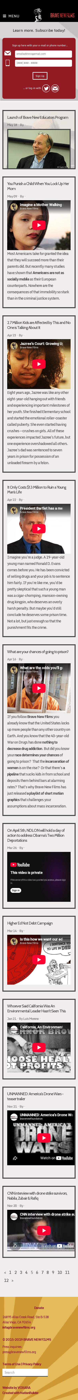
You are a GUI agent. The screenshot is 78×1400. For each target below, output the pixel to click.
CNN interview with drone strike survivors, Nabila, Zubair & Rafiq (37, 1196)
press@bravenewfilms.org (19, 1351)
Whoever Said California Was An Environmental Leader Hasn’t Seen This (36, 1008)
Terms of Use (11, 1364)
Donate (39, 1307)
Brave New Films (40, 717)
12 (6, 1280)
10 (59, 1272)
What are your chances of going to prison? (37, 651)
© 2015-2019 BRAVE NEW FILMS (26, 1339)
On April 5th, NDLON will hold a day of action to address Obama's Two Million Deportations (36, 835)
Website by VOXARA (16, 1387)
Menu (13, 16)
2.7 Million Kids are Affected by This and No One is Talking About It (38, 325)
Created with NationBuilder (20, 1392)
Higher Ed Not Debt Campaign (30, 923)
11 (67, 1272)
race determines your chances (37, 755)
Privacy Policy (32, 1364)
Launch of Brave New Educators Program (37, 117)
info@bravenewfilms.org (18, 1327)
